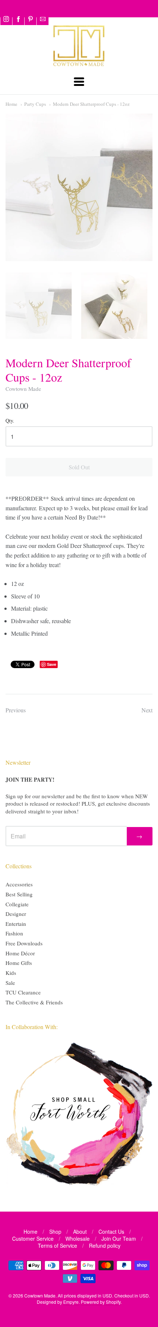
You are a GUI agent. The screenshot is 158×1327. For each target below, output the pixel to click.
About (80, 1231)
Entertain (16, 923)
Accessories (19, 884)
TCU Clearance (23, 992)
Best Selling (19, 894)
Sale (10, 982)
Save (51, 664)
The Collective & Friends (34, 1002)
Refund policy (105, 1245)
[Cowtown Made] (79, 65)
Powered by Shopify (101, 1302)
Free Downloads (24, 943)
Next (146, 710)
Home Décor (20, 953)
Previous (16, 710)
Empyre (71, 1302)
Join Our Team (118, 1238)
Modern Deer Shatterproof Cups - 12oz (91, 104)
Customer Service (33, 1238)
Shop (55, 1231)
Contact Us (111, 1231)
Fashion (14, 933)
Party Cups (35, 104)
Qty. (10, 421)
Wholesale (77, 1238)
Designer (16, 913)
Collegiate (17, 904)
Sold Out (79, 467)
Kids (11, 972)
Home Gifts (19, 962)
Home (11, 104)
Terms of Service (57, 1245)
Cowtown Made (23, 388)
